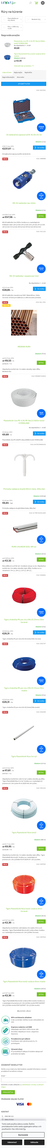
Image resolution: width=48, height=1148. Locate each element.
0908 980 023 (9, 1116)
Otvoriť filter (24, 84)
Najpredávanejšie (8, 77)
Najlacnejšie (18, 72)
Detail (41, 216)
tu (25, 1129)
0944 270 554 (9, 1120)
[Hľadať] (30, 3)
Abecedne (20, 77)
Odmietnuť (12, 1142)
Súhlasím (34, 1142)
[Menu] (42, 3)
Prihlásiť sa (8, 1092)
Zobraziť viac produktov (23, 66)
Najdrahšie (28, 72)
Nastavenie (23, 1135)
